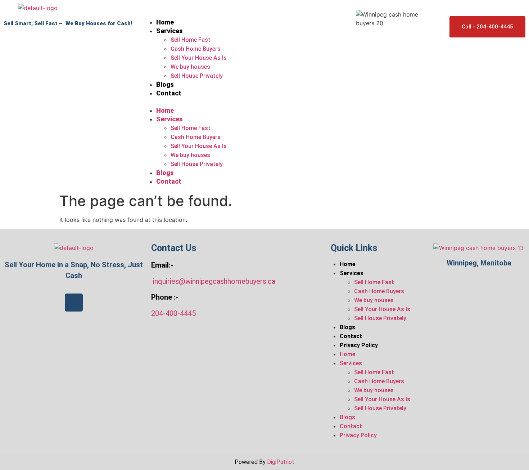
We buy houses (190, 66)
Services (169, 31)
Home (165, 22)
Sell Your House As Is (199, 57)
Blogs (165, 84)
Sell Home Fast (191, 39)
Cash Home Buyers (196, 48)
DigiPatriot (280, 461)
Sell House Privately (197, 75)
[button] (245, 102)
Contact (168, 93)
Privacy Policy (359, 345)
